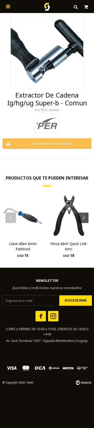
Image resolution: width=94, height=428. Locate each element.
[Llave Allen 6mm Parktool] (22, 215)
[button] (85, 228)
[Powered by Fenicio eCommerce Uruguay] (83, 382)
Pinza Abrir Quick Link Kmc (68, 246)
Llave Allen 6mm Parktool (23, 246)
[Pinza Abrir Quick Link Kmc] (68, 215)
